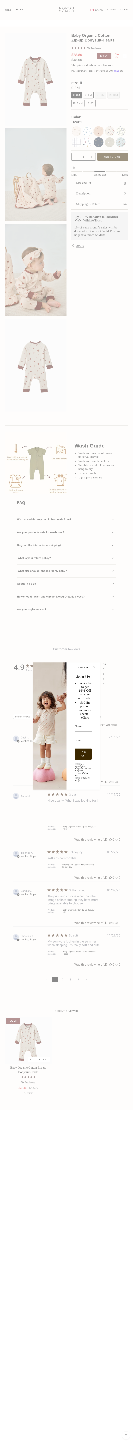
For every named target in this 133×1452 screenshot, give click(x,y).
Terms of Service (82, 778)
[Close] (94, 667)
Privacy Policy (81, 773)
